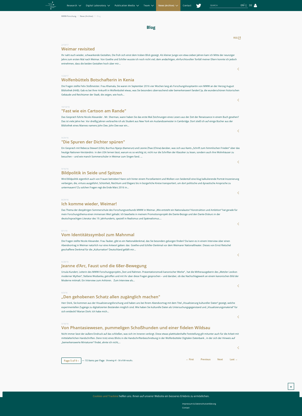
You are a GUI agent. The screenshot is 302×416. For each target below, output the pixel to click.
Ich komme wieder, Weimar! (89, 204)
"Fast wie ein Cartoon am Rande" (93, 111)
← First (190, 359)
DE (250, 5)
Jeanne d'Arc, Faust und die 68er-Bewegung (103, 266)
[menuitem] (74, 5)
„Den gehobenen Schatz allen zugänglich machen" (110, 297)
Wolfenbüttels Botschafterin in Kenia (97, 80)
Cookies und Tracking (105, 396)
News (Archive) (86, 16)
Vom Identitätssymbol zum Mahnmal (97, 234)
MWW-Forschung (68, 16)
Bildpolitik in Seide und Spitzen (91, 173)
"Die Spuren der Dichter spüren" (93, 142)
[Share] (238, 69)
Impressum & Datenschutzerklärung (199, 403)
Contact (186, 407)
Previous (205, 359)
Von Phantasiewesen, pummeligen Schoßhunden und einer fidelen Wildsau (135, 327)
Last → (234, 359)
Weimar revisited (78, 49)
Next (220, 359)
